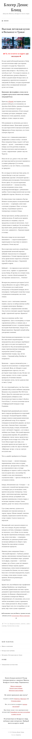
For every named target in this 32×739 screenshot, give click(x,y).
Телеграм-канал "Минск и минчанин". (20, 615)
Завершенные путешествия (10, 664)
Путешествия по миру (13, 625)
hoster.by (18, 735)
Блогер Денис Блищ (18, 732)
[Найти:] (28, 21)
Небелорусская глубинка (16, 690)
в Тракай (10, 101)
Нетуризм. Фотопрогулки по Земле (12, 655)
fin (8, 623)
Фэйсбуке (17, 698)
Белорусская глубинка (8, 650)
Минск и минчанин (7, 646)
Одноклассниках (16, 701)
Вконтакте (23, 698)
